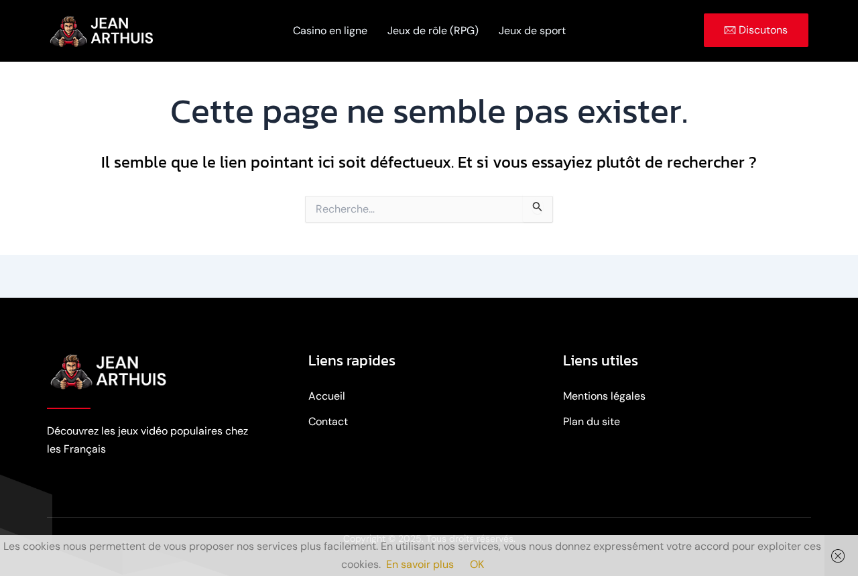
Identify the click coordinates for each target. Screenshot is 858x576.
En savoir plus (420, 564)
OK (477, 564)
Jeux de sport (532, 30)
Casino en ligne (330, 30)
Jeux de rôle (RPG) (433, 30)
